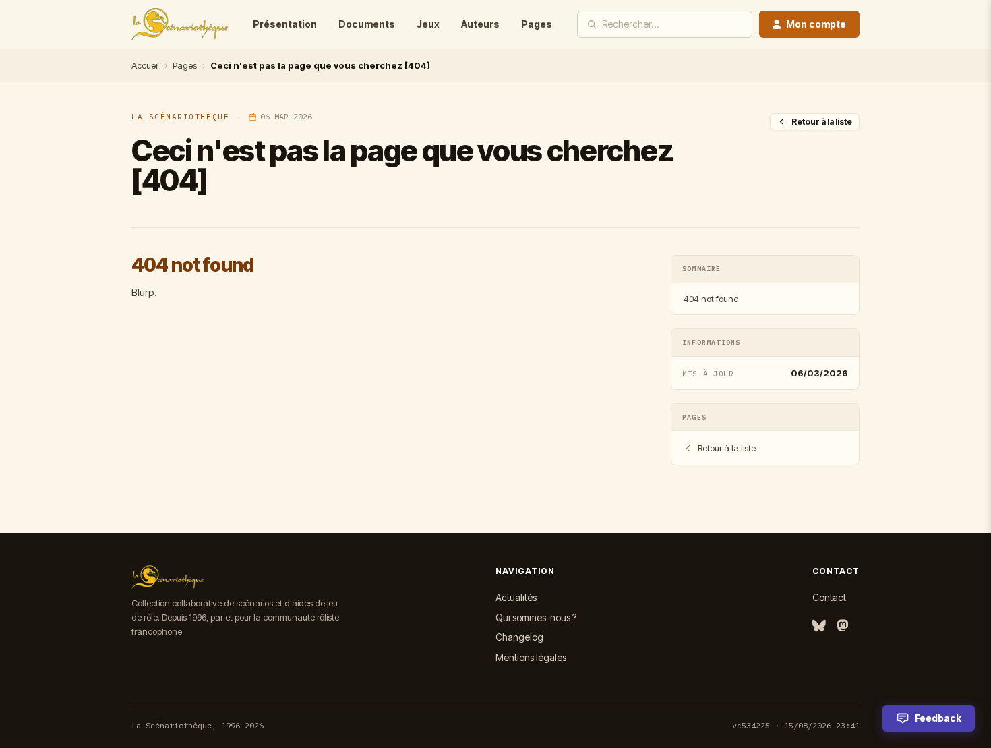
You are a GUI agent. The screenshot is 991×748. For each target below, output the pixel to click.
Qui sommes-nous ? (536, 617)
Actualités (516, 597)
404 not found (711, 298)
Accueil (145, 65)
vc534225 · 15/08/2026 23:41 (796, 725)
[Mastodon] (843, 626)
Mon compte (816, 24)
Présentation (285, 24)
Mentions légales (531, 657)
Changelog (519, 637)
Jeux (428, 24)
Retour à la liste (821, 122)
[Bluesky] (819, 626)
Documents (366, 24)
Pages (536, 24)
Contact (829, 597)
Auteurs (480, 24)
